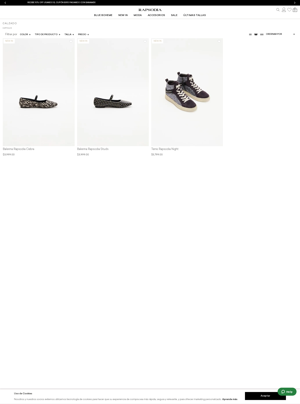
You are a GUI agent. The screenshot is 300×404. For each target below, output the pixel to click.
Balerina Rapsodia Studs (93, 149)
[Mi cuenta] (283, 9)
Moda (138, 15)
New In (123, 15)
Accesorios (156, 15)
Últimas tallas (194, 15)
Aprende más (229, 399)
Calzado (10, 23)
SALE (174, 15)
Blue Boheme (103, 15)
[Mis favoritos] (289, 10)
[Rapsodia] (150, 10)
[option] (150, 3)
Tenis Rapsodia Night (164, 149)
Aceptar (265, 396)
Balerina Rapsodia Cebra (18, 149)
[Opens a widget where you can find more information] (287, 392)
